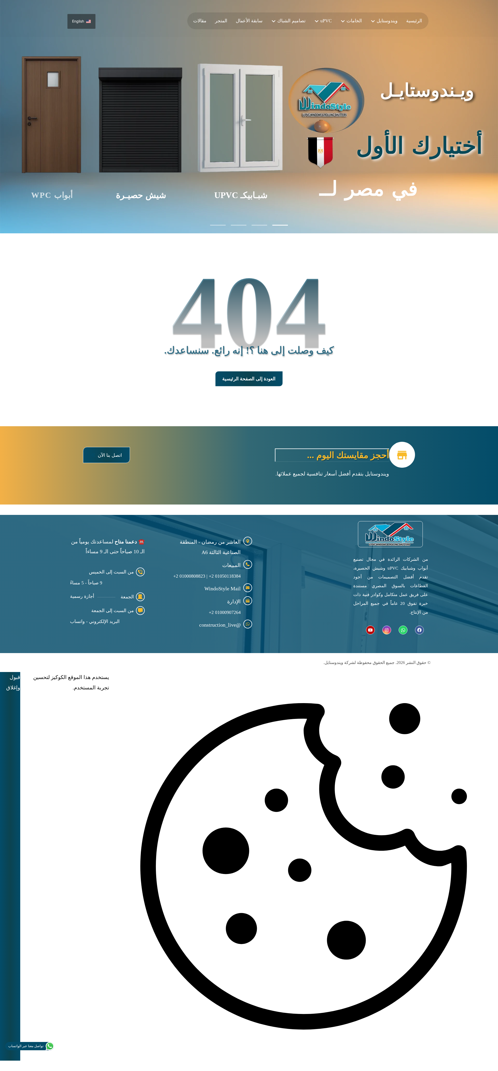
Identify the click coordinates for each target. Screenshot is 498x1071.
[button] (106, 455)
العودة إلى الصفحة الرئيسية (248, 378)
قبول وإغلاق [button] (13, 682)
